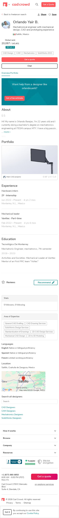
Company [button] (7, 445)
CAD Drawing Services (36, 324)
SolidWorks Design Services (16, 328)
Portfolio (14, 73)
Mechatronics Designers (12, 415)
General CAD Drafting (14, 324)
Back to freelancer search (14, 15)
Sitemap (27, 503)
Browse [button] (6, 438)
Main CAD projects (13, 177)
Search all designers (12, 397)
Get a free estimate (14, 98)
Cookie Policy (33, 513)
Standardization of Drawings (17, 332)
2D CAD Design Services (42, 332)
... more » (6, 132)
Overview (6, 73)
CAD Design (8, 53)
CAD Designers (8, 407)
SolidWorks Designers (11, 418)
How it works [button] (9, 431)
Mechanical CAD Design (15, 336)
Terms (18, 503)
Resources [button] (8, 453)
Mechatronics (29, 53)
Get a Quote (48, 5)
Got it (7, 512)
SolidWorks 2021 (45, 53)
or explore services (44, 484)
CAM (18, 53)
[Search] (36, 4)
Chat (29, 66)
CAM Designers (8, 411)
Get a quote (29, 60)
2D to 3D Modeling (36, 336)
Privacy (9, 503)
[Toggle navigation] (6, 4)
